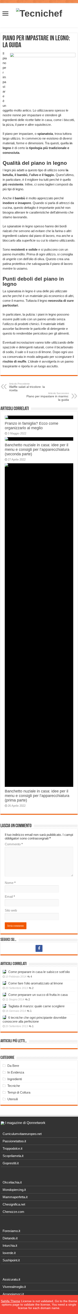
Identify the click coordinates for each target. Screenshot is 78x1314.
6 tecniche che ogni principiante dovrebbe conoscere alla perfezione (35, 1019)
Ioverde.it (9, 1253)
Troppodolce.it (12, 1148)
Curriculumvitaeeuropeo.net (22, 1134)
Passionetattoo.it (14, 1141)
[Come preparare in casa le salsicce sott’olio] (4, 971)
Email (10, 896)
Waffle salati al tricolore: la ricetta (27, 387)
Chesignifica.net (14, 1204)
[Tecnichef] (39, 13)
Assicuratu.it (11, 1279)
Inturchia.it (10, 1245)
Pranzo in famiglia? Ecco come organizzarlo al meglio (31, 425)
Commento (14, 844)
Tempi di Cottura (18, 1092)
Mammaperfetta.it (15, 1197)
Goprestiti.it (11, 1163)
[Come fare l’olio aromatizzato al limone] (4, 983)
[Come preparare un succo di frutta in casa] (4, 994)
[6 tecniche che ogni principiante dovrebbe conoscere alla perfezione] (4, 1017)
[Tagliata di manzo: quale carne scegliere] (4, 1006)
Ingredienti (14, 1079)
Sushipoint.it (11, 1260)
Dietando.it (10, 1238)
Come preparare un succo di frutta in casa (38, 995)
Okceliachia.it (12, 1182)
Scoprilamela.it (13, 1156)
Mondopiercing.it (14, 1189)
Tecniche (13, 1086)
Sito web (11, 910)
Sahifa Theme (10, 1301)
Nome (10, 883)
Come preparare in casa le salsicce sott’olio (39, 972)
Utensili (12, 1099)
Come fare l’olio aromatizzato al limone (35, 983)
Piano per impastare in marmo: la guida (47, 396)
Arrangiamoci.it (13, 1294)
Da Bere (13, 1065)
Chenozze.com (13, 1211)
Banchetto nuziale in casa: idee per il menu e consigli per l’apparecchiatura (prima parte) (37, 795)
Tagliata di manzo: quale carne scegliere (36, 1006)
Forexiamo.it (11, 1231)
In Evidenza (15, 1072)
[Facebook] (39, 948)
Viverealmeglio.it (14, 1287)
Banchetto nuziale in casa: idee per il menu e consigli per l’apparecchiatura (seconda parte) (37, 449)
